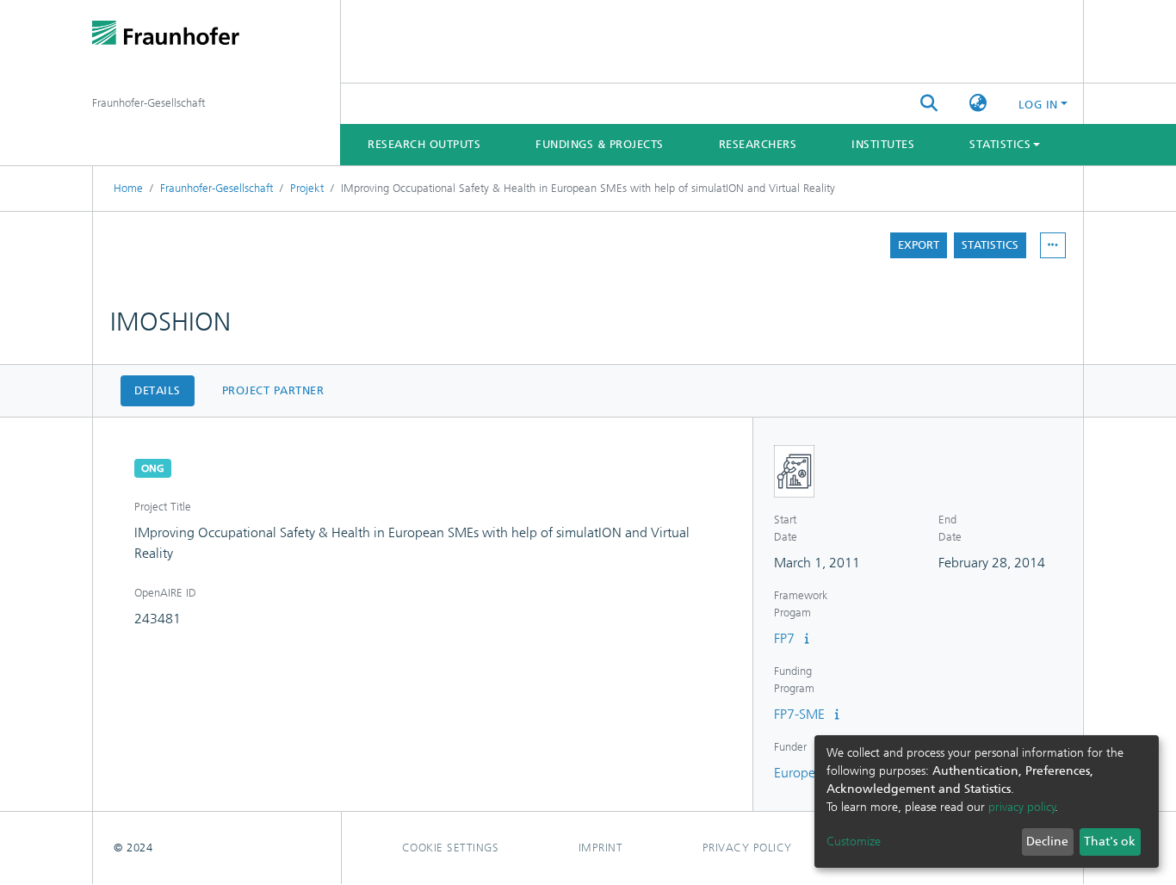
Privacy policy (747, 847)
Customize (853, 841)
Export (918, 244)
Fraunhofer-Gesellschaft (216, 188)
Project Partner (273, 390)
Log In (1038, 104)
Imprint (601, 847)
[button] (978, 104)
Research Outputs (424, 144)
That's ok (1110, 841)
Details (157, 390)
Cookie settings (450, 847)
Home (128, 188)
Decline (1047, 841)
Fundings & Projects (599, 144)
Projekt (307, 188)
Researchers (758, 144)
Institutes (882, 144)
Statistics (990, 244)
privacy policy (1021, 807)
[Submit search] (929, 104)
